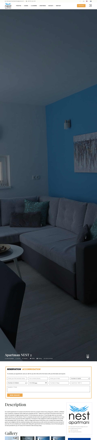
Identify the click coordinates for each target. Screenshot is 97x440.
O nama (26, 5)
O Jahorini (34, 5)
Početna (18, 5)
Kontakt (58, 5)
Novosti (50, 5)
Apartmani (43, 5)
